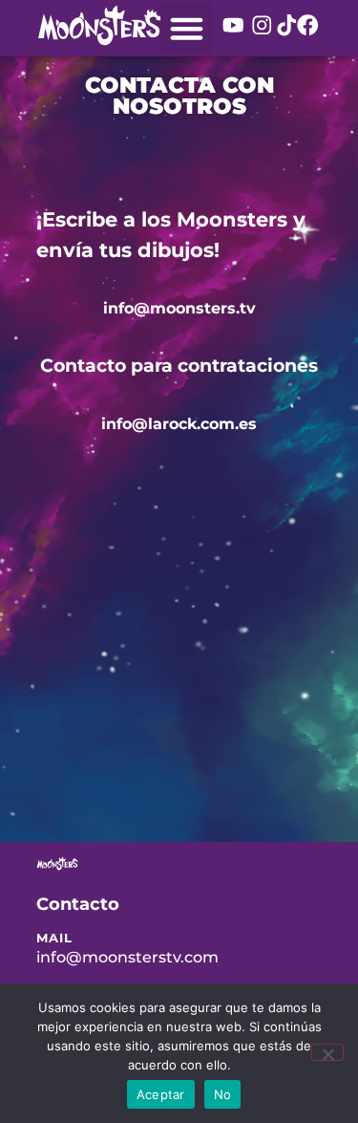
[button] (186, 28)
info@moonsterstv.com (127, 957)
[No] (327, 1052)
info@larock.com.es (179, 424)
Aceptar (161, 1094)
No (223, 1094)
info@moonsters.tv (179, 308)
